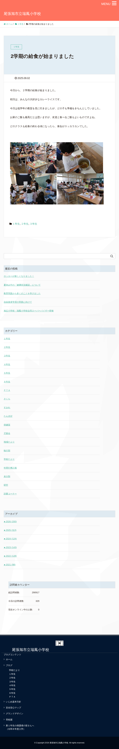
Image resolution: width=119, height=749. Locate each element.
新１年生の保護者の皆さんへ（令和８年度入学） (20, 727)
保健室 (7, 425)
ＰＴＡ (7, 390)
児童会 (7, 433)
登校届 (9, 719)
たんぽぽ (8, 416)
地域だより (9, 442)
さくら (7, 399)
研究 (6, 485)
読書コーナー (10, 493)
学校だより (9, 459)
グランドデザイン (14, 713)
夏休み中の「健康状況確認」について (22, 285)
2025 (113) (10, 530)
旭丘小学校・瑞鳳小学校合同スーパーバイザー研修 (29, 310)
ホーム (9, 659)
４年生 (7, 364)
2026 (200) (10, 521)
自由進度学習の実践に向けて (18, 302)
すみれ (7, 407)
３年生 (33, 223)
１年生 (16, 223)
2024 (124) (10, 538)
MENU (105, 4)
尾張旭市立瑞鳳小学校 (22, 14)
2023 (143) (10, 547)
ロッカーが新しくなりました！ (19, 276)
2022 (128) (10, 556)
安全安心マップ (13, 707)
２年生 (25, 223)
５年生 (7, 373)
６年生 (7, 381)
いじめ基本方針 (13, 701)
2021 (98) (9, 564)
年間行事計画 (10, 468)
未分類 (7, 476)
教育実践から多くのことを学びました (22, 293)
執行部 (7, 450)
